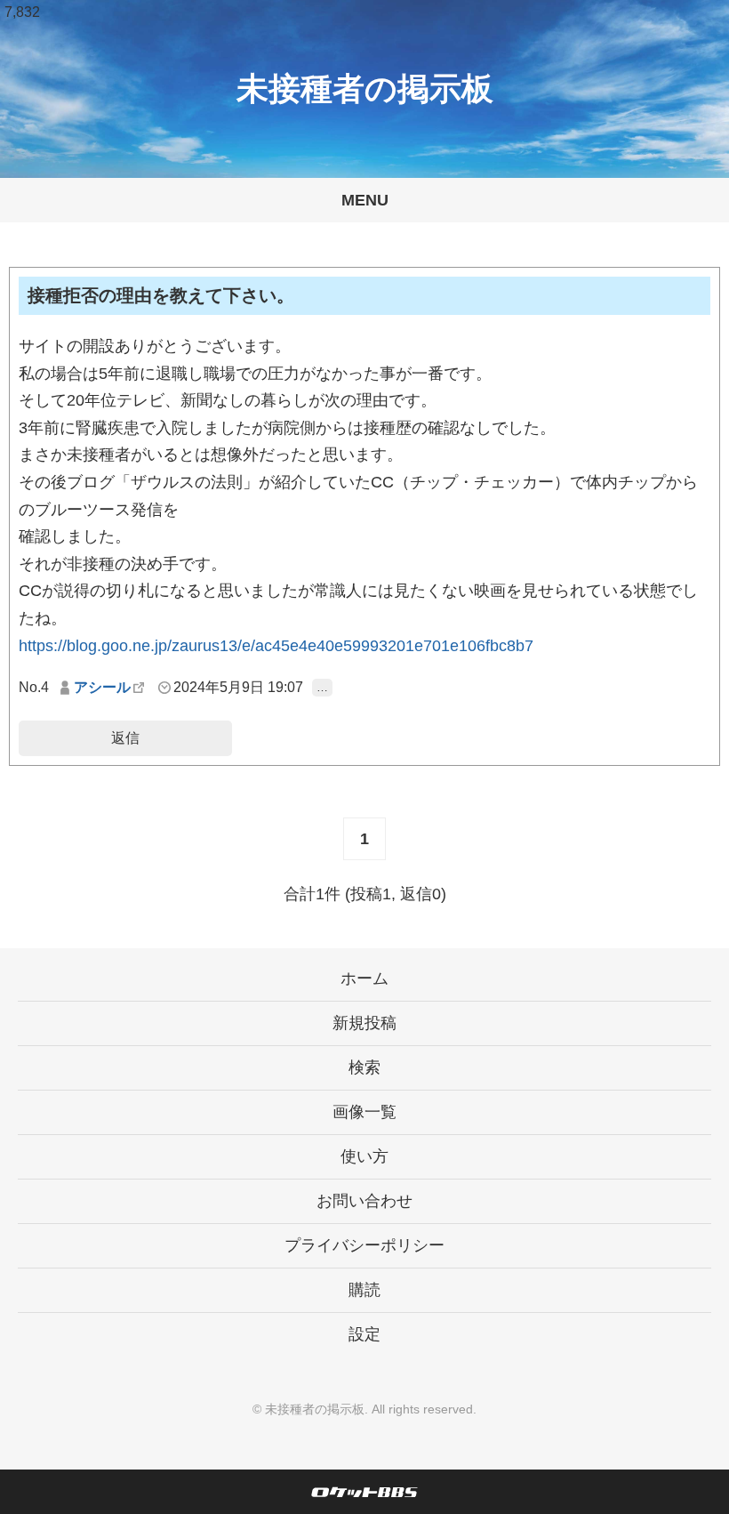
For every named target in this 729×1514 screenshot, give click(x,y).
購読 (364, 1290)
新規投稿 (364, 1023)
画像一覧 (364, 1112)
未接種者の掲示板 (364, 88)
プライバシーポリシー (364, 1245)
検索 (364, 1067)
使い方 (364, 1156)
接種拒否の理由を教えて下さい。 (161, 295)
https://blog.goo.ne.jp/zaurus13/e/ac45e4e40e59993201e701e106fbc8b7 (276, 646)
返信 (125, 737)
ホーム (364, 978)
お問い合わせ (364, 1201)
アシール (102, 687)
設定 (364, 1334)
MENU (365, 200)
